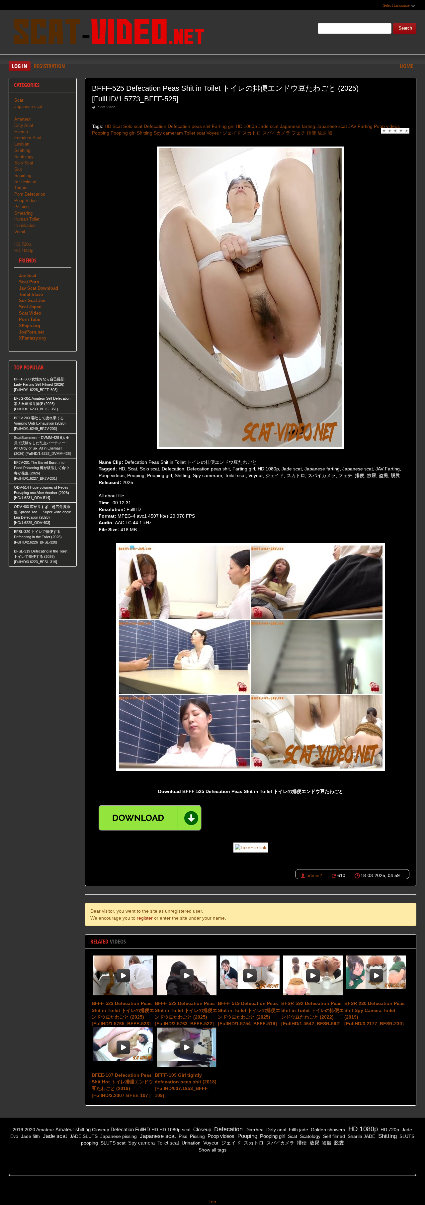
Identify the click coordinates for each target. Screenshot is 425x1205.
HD (108, 126)
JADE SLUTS (83, 1136)
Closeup (100, 1129)
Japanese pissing (118, 1136)
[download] (150, 818)
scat (186, 1129)
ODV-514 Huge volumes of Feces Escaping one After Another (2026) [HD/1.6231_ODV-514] (41, 492)
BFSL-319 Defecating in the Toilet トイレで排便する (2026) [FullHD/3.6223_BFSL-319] (40, 556)
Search (405, 28)
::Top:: (212, 1201)
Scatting (22, 150)
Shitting (144, 133)
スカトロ (251, 133)
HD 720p (22, 244)
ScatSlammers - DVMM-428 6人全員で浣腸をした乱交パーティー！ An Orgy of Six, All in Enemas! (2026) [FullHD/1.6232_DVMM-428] (42, 445)
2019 (18, 1129)
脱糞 (338, 1143)
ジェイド (231, 133)
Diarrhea (254, 1129)
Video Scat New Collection (108, 33)
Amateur (22, 119)
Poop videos (387, 126)
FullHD (142, 1129)
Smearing (23, 213)
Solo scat (132, 126)
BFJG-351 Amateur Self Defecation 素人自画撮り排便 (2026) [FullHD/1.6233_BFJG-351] (42, 403)
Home (406, 66)
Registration (49, 66)
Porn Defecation (29, 194)
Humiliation (25, 225)
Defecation (155, 126)
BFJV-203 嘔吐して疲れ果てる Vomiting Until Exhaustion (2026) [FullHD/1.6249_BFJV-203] (40, 423)
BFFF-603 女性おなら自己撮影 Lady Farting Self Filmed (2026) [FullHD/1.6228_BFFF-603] (39, 384)
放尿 (322, 133)
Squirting (22, 175)
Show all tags (212, 1150)
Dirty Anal (23, 125)
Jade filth (30, 1136)
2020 (30, 1129)
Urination (190, 1143)
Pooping (100, 133)
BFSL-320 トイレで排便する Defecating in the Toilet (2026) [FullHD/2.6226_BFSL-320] (38, 537)
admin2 (314, 875)
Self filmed (333, 1136)
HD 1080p (246, 126)
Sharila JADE (360, 1136)
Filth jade (298, 1129)
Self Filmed (25, 181)
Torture (21, 187)
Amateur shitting (73, 1129)
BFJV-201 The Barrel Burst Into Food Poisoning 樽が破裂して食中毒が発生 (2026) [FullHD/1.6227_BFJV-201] (41, 470)
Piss (182, 1136)
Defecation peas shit (189, 126)
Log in (19, 66)
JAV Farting (360, 126)
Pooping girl (123, 133)
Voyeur (214, 133)
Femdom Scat (28, 137)
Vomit (19, 231)
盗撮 (326, 1143)
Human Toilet (27, 219)
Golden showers (327, 1129)
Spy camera (141, 1143)
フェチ (298, 133)
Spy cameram (168, 133)
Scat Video (106, 107)
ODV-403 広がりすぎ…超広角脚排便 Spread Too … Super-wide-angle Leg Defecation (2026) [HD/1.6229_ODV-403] (42, 515)
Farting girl (223, 126)
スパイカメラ (276, 133)
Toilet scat (194, 133)
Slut (18, 169)
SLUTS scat (112, 1143)
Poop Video (25, 200)
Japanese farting (297, 126)
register (145, 918)
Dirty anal (275, 1129)
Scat (117, 126)
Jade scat (268, 126)
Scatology (24, 156)
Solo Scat (23, 162)
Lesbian (21, 144)
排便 (311, 133)
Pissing (21, 206)
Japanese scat (331, 126)
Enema (21, 131)
